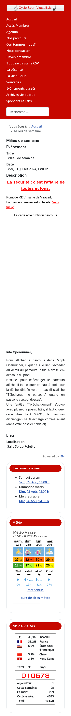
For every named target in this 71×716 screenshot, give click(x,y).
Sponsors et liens (19, 101)
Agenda (12, 32)
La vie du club (16, 76)
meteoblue (35, 590)
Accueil (11, 19)
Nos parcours (16, 38)
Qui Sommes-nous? (21, 44)
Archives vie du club (20, 95)
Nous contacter (18, 51)
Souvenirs (13, 82)
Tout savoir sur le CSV (22, 63)
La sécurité (14, 69)
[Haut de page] (64, 709)
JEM (62, 456)
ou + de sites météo (35, 598)
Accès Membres (18, 25)
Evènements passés (21, 88)
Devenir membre (18, 57)
